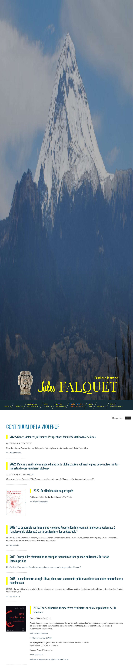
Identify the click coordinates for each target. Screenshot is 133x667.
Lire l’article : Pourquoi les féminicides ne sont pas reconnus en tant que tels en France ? (43, 567)
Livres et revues (47, 405)
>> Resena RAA (36, 655)
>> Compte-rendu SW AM (41, 638)
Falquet (78, 386)
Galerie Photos (90, 405)
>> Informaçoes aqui (39, 502)
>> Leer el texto (13, 596)
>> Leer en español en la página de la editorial (49, 659)
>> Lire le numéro (13, 452)
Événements (101, 406)
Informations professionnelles (33, 405)
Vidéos (6, 406)
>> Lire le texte (12, 545)
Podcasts (18, 406)
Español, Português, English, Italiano (77, 405)
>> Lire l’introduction (39, 633)
